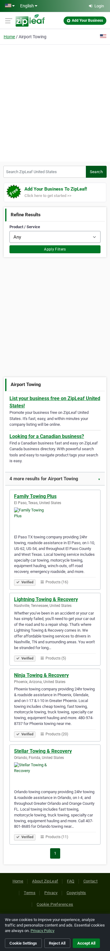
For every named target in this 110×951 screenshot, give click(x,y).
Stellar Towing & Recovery (43, 751)
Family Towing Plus (35, 496)
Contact (90, 881)
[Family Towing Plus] (55, 519)
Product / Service (24, 227)
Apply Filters (55, 249)
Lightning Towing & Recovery (46, 599)
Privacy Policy (42, 930)
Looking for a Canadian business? (46, 436)
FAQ (70, 881)
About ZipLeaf (45, 881)
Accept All (86, 943)
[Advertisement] (55, 102)
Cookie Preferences (55, 904)
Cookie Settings (23, 943)
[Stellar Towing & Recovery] (55, 774)
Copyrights (76, 892)
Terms (29, 892)
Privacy (51, 892)
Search (96, 171)
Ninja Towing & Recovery (41, 675)
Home (9, 36)
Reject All (57, 943)
